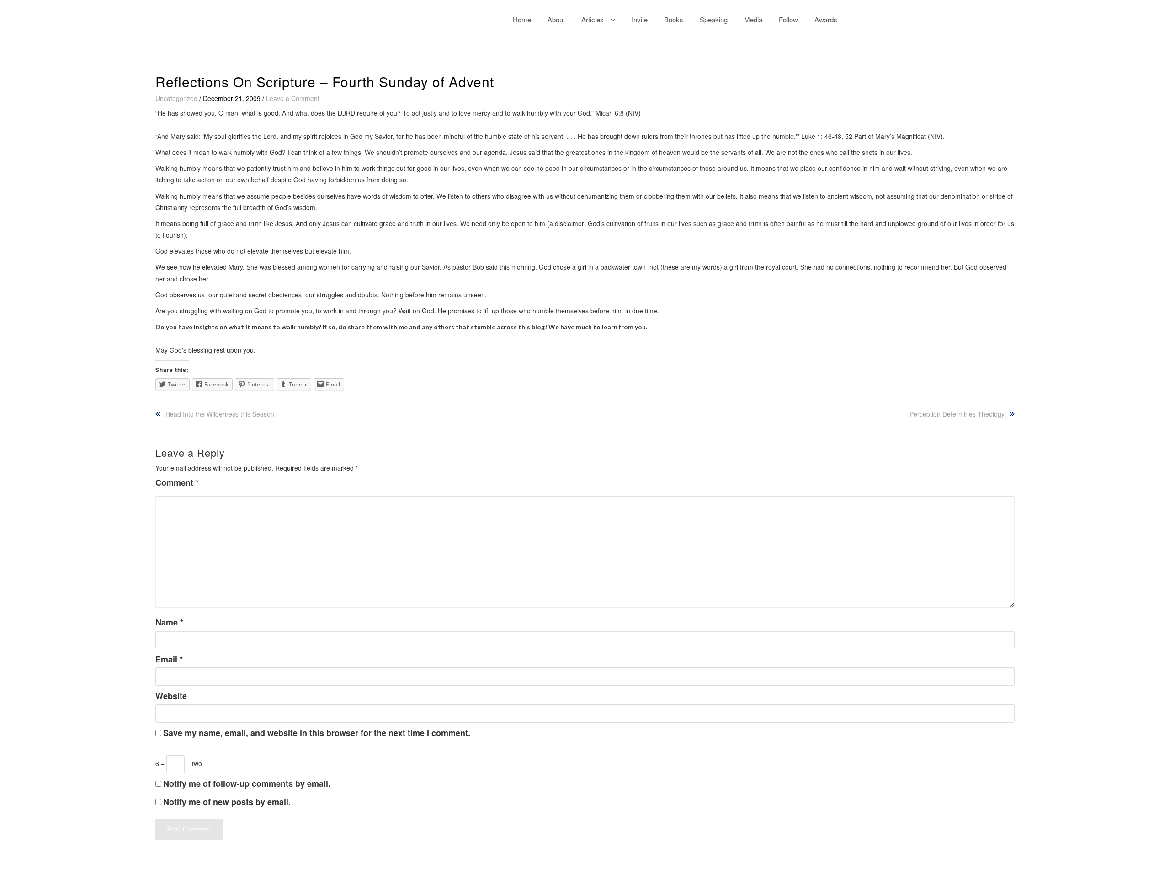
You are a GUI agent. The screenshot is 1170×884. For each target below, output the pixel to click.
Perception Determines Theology (957, 413)
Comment (177, 482)
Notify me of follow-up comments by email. (246, 783)
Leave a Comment (292, 98)
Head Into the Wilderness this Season (219, 413)
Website (171, 696)
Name (169, 622)
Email (169, 659)
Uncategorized (176, 98)
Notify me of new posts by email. (227, 802)
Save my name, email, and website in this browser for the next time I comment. (316, 733)
